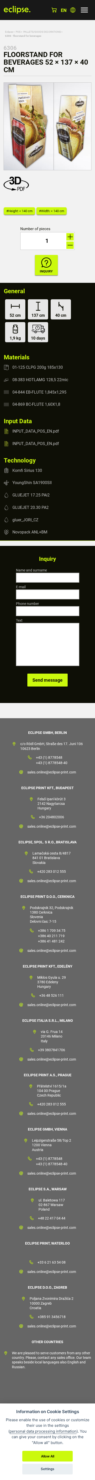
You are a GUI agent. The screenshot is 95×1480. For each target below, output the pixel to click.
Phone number (27, 603)
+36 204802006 (51, 817)
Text (19, 620)
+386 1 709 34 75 (51, 931)
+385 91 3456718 (52, 1317)
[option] (47, 126)
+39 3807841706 (51, 1050)
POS (18, 31)
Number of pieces (35, 229)
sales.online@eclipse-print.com (51, 772)
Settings (47, 1469)
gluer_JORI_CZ (25, 519)
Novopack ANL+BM (29, 532)
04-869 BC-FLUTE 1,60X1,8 (36, 404)
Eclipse (9, 31)
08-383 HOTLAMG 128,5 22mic (40, 379)
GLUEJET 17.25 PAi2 (31, 495)
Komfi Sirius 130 (27, 470)
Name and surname (31, 570)
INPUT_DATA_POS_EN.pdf (35, 431)
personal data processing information (43, 1431)
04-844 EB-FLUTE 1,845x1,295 (39, 392)
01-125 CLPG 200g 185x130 (37, 367)
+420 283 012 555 (51, 872)
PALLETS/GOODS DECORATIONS (42, 31)
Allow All (47, 1456)
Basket (54, 10)
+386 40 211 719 (51, 936)
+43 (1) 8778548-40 (51, 763)
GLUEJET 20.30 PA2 (30, 507)
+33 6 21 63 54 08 (51, 1262)
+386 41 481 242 (51, 941)
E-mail (21, 587)
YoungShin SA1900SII (32, 482)
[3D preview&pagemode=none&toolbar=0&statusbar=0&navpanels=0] (17, 189)
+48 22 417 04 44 (51, 1218)
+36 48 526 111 (51, 995)
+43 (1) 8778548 (49, 757)
